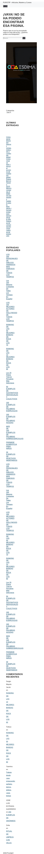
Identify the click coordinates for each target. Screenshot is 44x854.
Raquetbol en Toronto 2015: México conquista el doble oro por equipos (8, 189)
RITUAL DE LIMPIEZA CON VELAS (10, 837)
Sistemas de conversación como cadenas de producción (8, 228)
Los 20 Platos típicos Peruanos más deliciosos (10, 378)
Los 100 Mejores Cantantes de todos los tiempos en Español (10, 290)
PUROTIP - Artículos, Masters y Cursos (17, 2)
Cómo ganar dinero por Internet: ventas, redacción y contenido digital (8, 147)
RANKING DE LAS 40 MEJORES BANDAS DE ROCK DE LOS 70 (10, 335)
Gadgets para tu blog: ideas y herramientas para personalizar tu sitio (8, 210)
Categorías (8, 110)
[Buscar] (23, 38)
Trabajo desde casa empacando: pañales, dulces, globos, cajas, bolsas (10, 784)
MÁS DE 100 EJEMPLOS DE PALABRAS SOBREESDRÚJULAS (14, 432)
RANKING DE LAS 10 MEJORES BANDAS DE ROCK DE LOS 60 (10, 359)
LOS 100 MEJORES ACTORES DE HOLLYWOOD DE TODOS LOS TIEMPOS (11, 312)
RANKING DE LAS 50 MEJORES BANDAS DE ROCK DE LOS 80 (10, 747)
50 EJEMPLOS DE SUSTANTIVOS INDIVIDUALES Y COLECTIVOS (12, 393)
